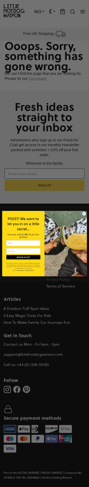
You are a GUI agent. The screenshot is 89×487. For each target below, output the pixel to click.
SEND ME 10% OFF (23, 257)
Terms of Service (30, 270)
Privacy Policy (20, 270)
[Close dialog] (84, 213)
